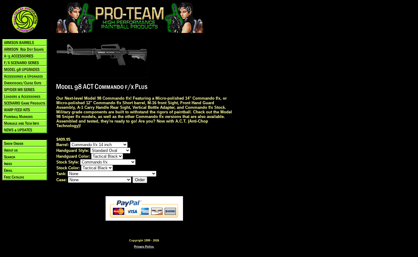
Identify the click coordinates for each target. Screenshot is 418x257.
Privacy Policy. (144, 246)
